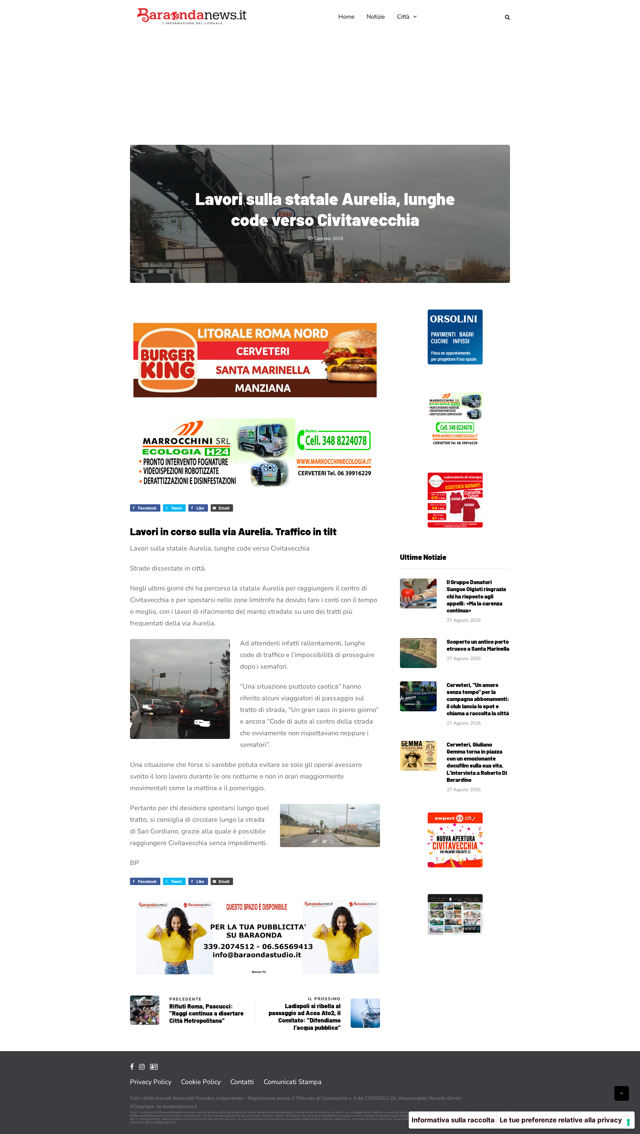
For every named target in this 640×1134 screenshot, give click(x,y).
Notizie (376, 17)
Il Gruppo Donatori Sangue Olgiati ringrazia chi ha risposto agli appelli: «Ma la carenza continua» (476, 595)
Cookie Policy (201, 1081)
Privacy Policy (150, 1081)
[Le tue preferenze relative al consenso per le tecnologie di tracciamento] (628, 1122)
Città (403, 17)
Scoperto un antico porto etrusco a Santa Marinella (478, 645)
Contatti (242, 1081)
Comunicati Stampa (293, 1081)
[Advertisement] (320, 83)
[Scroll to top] (621, 1093)
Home (346, 17)
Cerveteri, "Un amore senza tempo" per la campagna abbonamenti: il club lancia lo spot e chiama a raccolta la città (478, 698)
